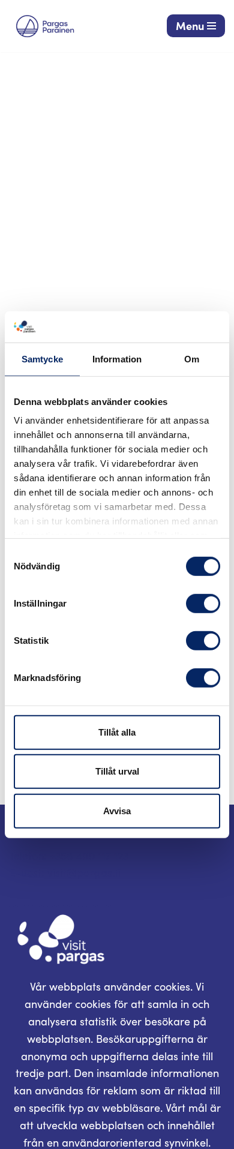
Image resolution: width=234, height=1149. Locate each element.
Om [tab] (191, 359)
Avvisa (117, 811)
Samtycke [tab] (42, 359)
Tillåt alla (117, 732)
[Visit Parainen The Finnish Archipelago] (45, 26)
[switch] (203, 603)
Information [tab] (117, 359)
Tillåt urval (117, 771)
